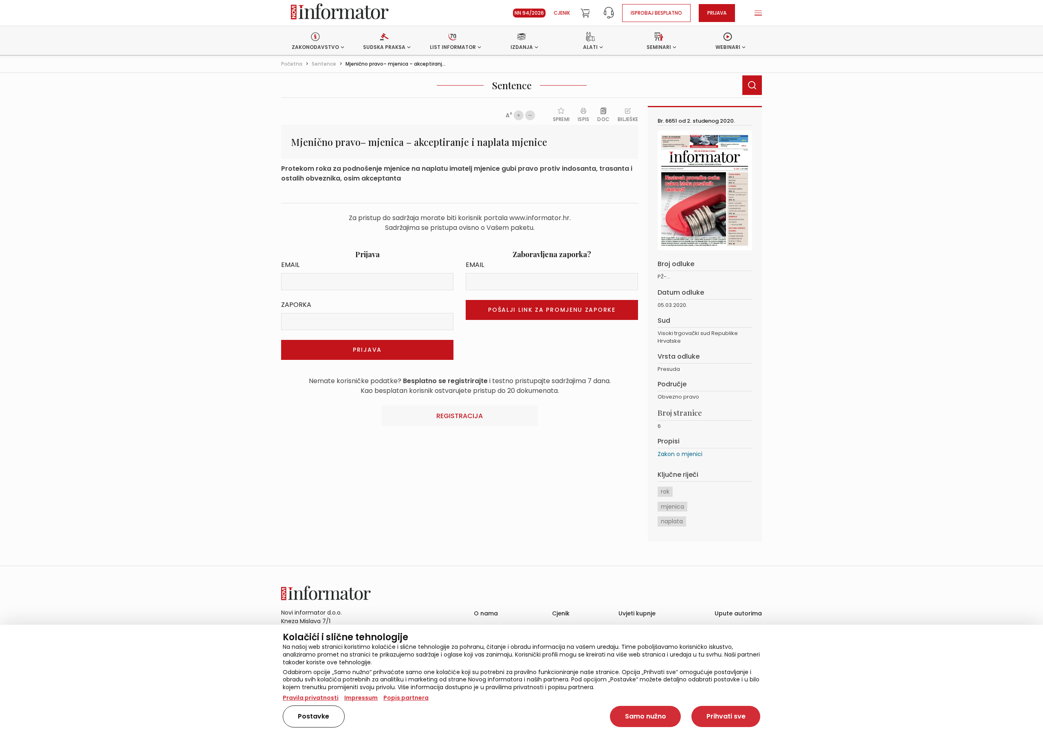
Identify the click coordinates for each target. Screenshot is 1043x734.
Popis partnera (406, 698)
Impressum (361, 698)
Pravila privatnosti (311, 698)
